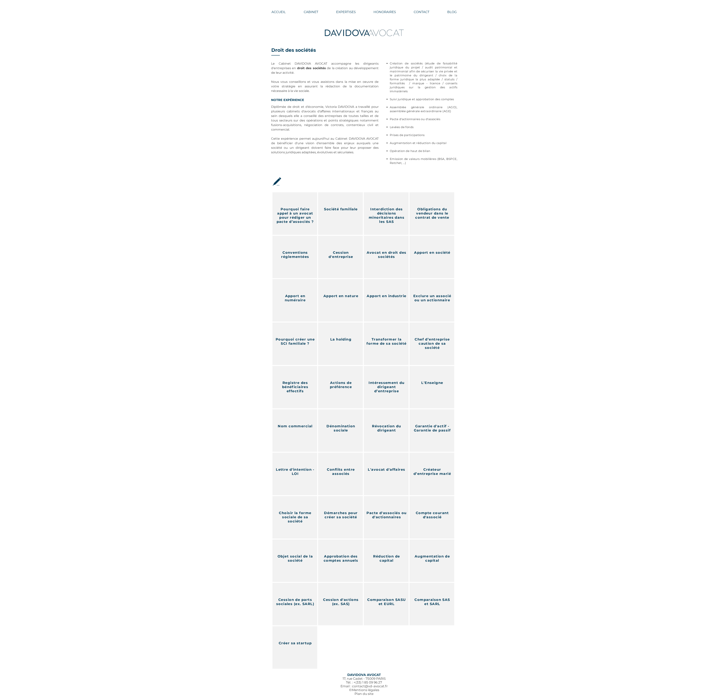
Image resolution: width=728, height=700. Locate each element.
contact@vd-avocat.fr (370, 686)
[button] (346, 12)
